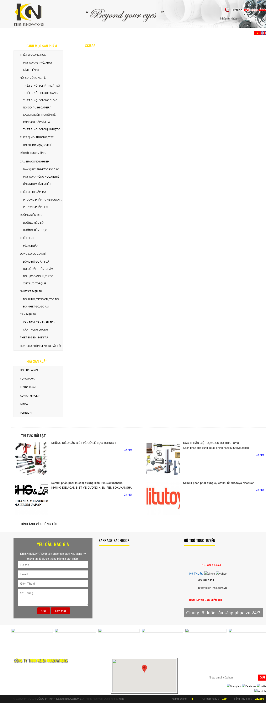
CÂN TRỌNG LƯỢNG (35, 329)
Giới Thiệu (59, 32)
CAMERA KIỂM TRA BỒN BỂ (39, 114)
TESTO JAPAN (28, 387)
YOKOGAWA (27, 378)
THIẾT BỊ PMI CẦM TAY (33, 191)
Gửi (43, 610)
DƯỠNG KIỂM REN (31, 215)
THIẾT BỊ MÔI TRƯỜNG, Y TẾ (37, 137)
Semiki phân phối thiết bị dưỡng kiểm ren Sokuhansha (86, 482)
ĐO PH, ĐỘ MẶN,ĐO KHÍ (37, 145)
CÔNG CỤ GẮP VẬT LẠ (36, 122)
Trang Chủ (28, 32)
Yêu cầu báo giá (164, 32)
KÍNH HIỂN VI (31, 70)
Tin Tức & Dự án (92, 32)
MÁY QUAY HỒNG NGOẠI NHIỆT (42, 176)
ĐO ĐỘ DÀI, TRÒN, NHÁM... (39, 269)
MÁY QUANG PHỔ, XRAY (37, 62)
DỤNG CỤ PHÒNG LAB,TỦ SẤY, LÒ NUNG (41, 346)
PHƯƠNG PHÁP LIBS (35, 207)
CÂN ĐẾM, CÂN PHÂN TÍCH (39, 322)
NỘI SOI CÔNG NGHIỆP (33, 77)
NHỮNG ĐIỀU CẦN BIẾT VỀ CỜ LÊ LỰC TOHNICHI (83, 443)
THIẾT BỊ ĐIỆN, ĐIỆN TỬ (34, 337)
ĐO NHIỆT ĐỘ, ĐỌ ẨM (36, 306)
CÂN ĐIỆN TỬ (28, 314)
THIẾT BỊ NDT (28, 238)
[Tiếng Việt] (257, 32)
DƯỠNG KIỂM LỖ (33, 222)
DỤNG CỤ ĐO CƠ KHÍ (33, 253)
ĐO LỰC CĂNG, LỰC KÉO (38, 276)
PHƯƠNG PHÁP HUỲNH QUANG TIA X (43, 199)
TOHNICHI (26, 412)
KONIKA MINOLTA (30, 395)
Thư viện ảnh (128, 32)
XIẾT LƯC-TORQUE (34, 283)
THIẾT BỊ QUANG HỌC (33, 54)
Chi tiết (128, 449)
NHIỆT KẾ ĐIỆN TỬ (31, 291)
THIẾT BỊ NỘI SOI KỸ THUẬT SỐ (41, 85)
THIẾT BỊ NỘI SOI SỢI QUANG (40, 93)
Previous (8, 637)
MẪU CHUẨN (30, 246)
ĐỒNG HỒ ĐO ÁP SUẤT (36, 261)
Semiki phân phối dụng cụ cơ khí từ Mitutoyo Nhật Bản (218, 482)
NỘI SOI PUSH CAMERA (37, 107)
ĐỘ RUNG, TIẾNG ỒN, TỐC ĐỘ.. (41, 299)
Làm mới (60, 610)
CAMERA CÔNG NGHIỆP (34, 161)
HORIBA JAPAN (29, 370)
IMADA (24, 404)
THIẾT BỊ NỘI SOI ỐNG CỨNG (40, 100)
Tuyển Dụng (199, 32)
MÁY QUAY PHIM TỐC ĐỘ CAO (41, 169)
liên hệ (227, 32)
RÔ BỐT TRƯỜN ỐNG (33, 153)
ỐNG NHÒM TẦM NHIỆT (37, 184)
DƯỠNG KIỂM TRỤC (35, 230)
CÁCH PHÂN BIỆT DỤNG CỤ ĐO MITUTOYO (211, 443)
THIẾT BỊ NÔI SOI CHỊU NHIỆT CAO (43, 129)
